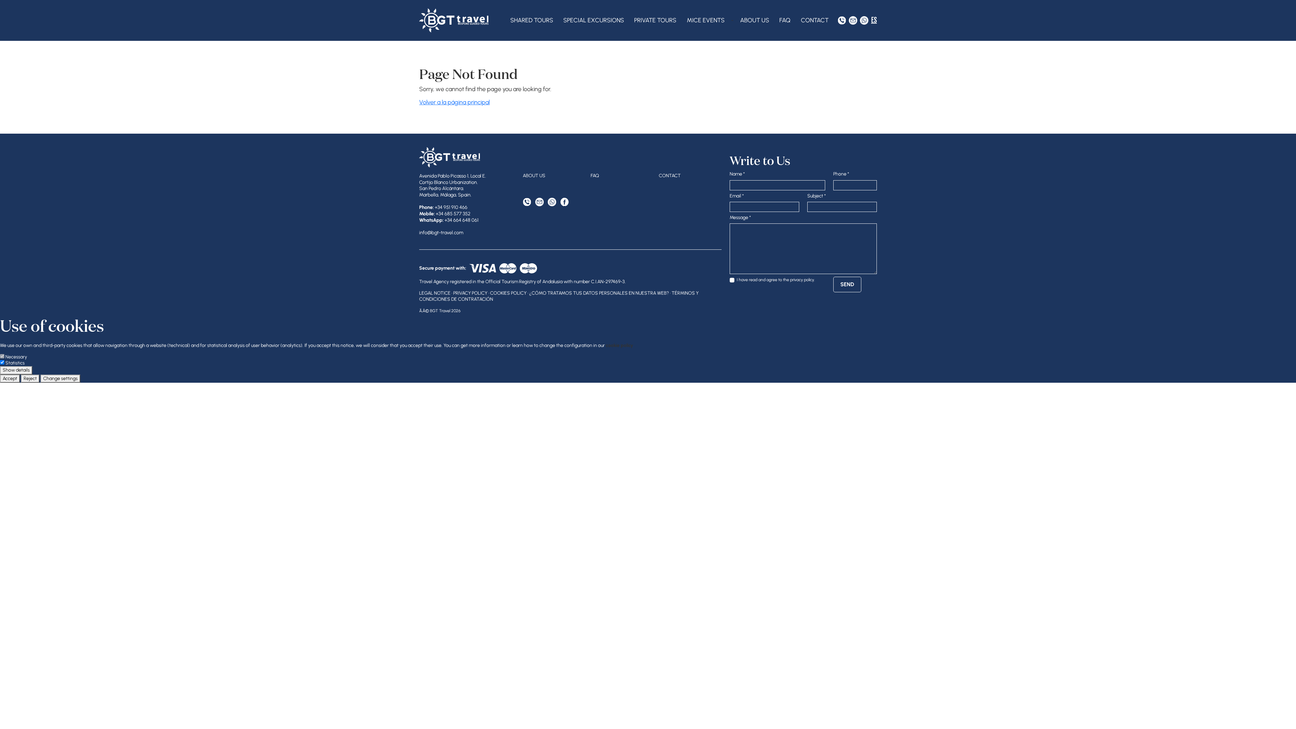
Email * (737, 196)
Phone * (841, 174)
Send (847, 284)
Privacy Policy (470, 293)
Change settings (60, 378)
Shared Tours (531, 20)
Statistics (15, 363)
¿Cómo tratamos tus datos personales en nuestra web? (599, 293)
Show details (16, 370)
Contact (815, 20)
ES (874, 20)
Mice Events (706, 20)
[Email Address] (853, 20)
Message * (740, 217)
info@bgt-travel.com (441, 233)
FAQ (784, 20)
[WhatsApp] (864, 20)
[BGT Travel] (453, 20)
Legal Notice (435, 293)
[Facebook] (564, 202)
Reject (30, 378)
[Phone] (842, 20)
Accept (10, 378)
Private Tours (655, 20)
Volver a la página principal (454, 102)
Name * (737, 174)
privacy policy (802, 279)
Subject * (816, 196)
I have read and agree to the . (776, 279)
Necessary (16, 357)
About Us (754, 20)
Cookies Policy (508, 293)
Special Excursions (593, 20)
